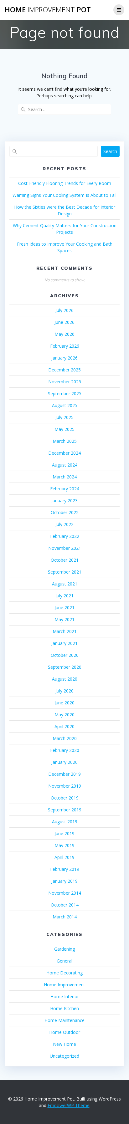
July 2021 (64, 596)
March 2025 (65, 441)
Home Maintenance (64, 1020)
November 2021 (64, 548)
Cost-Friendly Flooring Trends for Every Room (64, 183)
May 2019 (64, 845)
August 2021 (64, 584)
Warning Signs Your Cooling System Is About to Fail (64, 195)
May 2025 (64, 429)
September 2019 (64, 810)
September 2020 (64, 667)
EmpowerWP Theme (69, 1105)
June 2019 (64, 833)
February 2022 (64, 536)
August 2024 (64, 465)
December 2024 (64, 453)
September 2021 (64, 572)
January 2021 (64, 643)
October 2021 (65, 560)
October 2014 (65, 905)
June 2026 (64, 322)
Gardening (64, 949)
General (64, 961)
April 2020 (64, 726)
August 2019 (64, 822)
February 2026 (64, 346)
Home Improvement (64, 985)
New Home (64, 1044)
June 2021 (64, 608)
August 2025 (64, 405)
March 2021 (65, 631)
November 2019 (64, 786)
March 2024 (65, 477)
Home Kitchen (64, 1008)
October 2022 (65, 512)
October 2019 (65, 798)
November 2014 (64, 893)
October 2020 (65, 655)
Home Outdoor (64, 1032)
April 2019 (64, 857)
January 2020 (64, 762)
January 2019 (64, 881)
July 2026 (64, 310)
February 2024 (64, 489)
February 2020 (64, 750)
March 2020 (65, 738)
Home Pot (48, 9)
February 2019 (64, 869)
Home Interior (64, 996)
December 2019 (64, 774)
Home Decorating (64, 973)
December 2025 (64, 370)
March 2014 (65, 917)
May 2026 (64, 334)
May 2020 (64, 715)
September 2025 (64, 393)
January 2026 (64, 358)
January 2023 (64, 500)
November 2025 (64, 382)
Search (110, 151)
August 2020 (64, 679)
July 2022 (64, 524)
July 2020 (64, 691)
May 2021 (64, 619)
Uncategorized (64, 1056)
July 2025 (64, 417)
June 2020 (64, 703)
